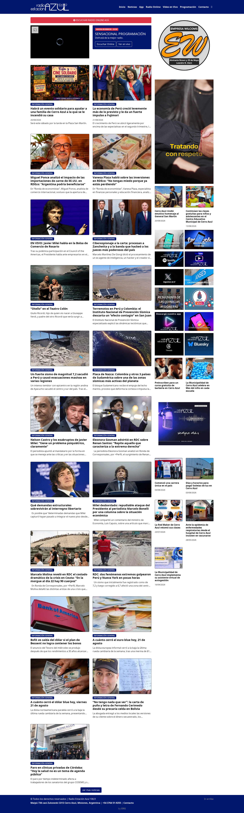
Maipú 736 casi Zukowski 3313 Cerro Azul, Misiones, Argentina (65, 802)
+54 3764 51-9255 (112, 802)
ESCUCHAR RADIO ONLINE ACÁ (92, 20)
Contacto (203, 6)
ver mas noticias (91, 790)
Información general (42, 104)
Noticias (132, 6)
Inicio (122, 6)
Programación (188, 6)
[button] (211, 7)
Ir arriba (208, 798)
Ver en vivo (124, 44)
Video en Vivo (170, 6)
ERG (123, 808)
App (141, 6)
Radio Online (153, 6)
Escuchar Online (105, 44)
